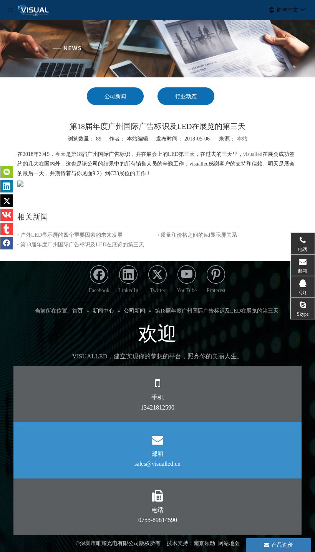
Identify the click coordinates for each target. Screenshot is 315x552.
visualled (252, 154)
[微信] (6, 172)
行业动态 (186, 96)
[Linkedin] (6, 186)
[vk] (6, 215)
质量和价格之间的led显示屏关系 (199, 235)
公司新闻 (115, 96)
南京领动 (204, 543)
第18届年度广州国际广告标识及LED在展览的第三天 (82, 245)
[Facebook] (6, 243)
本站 (242, 139)
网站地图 (229, 543)
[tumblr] (6, 229)
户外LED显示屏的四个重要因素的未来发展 (71, 235)
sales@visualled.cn (157, 463)
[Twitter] (6, 200)
